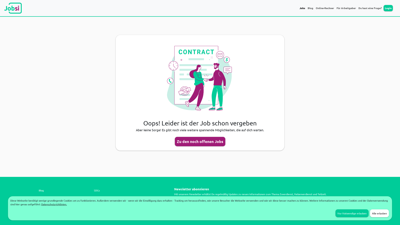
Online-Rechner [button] (325, 8)
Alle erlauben (379, 213)
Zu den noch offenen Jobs (200, 141)
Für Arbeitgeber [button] (346, 8)
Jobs (302, 8)
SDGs (97, 190)
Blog (310, 8)
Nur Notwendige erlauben (352, 213)
